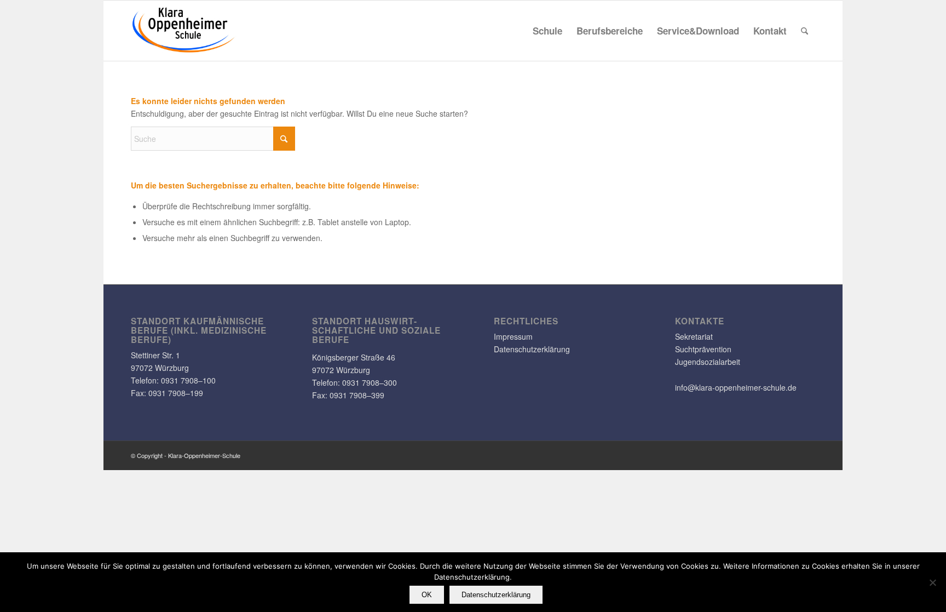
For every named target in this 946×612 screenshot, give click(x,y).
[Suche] (804, 31)
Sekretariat (694, 336)
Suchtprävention (703, 349)
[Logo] (184, 31)
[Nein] (932, 582)
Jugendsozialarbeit (707, 361)
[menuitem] (547, 31)
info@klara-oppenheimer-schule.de (736, 387)
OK (427, 595)
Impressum (513, 336)
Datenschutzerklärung (532, 349)
